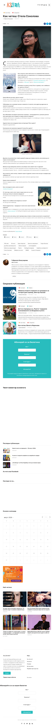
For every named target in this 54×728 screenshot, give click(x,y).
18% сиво (6, 243)
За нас (7, 673)
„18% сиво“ (26, 82)
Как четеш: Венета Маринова (28, 325)
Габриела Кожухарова (8, 18)
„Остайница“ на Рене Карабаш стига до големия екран (26, 462)
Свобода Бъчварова (29, 248)
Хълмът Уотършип (35, 250)
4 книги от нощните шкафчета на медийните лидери (25, 455)
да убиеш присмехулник (10, 245)
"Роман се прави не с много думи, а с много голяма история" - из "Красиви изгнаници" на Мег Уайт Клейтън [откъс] (14, 633)
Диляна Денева (22, 327)
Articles (14, 276)
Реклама (29, 664)
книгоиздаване (32, 245)
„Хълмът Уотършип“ (8, 188)
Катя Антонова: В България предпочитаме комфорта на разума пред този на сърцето (38, 609)
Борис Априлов (21, 243)
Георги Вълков (18, 231)
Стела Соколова (8, 250)
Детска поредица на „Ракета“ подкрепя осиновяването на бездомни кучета (32, 310)
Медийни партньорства (32, 668)
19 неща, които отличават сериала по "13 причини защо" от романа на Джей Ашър (13, 609)
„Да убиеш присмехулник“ (39, 80)
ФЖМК (27, 250)
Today (46, 517)
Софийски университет (42, 248)
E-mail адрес (27, 361)
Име (27, 346)
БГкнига (13, 243)
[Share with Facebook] (45, 24)
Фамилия (27, 354)
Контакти (29, 661)
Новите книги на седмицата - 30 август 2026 (24, 448)
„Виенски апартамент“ (38, 82)
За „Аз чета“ (30, 659)
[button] (27, 42)
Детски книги (30, 666)
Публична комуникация (10, 248)
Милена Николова (22, 294)
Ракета (20, 248)
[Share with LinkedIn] (50, 24)
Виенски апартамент (33, 243)
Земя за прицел (22, 245)
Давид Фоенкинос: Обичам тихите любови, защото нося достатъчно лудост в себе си (38, 632)
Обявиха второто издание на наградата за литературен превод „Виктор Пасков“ (33, 291)
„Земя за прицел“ (11, 211)
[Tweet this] (47, 24)
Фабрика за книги (18, 250)
